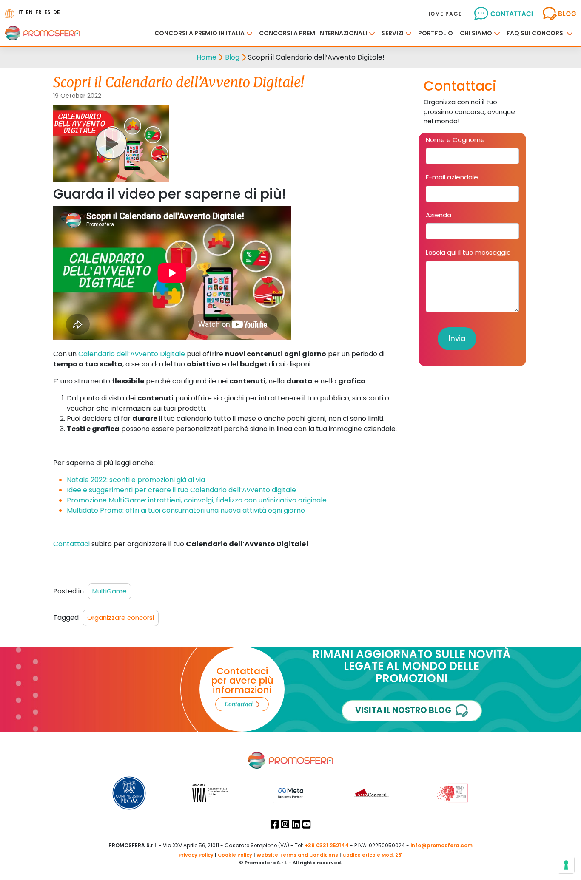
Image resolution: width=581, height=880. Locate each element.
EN (29, 12)
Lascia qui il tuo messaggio (468, 252)
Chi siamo (476, 33)
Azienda (438, 214)
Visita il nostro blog (403, 710)
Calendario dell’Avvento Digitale (131, 354)
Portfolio (435, 33)
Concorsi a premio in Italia (199, 33)
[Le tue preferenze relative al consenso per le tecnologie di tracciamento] (566, 865)
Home (206, 57)
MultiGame (109, 591)
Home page (444, 13)
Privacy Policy (196, 855)
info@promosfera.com (441, 845)
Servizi (393, 33)
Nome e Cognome (455, 139)
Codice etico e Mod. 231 (372, 855)
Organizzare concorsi (120, 617)
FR (38, 12)
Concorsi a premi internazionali (313, 33)
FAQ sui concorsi (536, 33)
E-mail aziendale (452, 177)
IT (20, 12)
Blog (232, 57)
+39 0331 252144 (327, 845)
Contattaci (71, 544)
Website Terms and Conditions (297, 855)
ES (47, 12)
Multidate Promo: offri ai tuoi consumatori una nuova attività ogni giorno (186, 510)
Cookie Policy (235, 855)
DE (56, 12)
